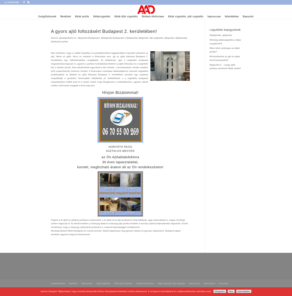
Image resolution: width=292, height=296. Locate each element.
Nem (231, 291)
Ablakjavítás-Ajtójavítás (137, 38)
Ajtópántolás (181, 38)
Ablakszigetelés (101, 16)
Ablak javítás (82, 16)
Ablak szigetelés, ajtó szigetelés (185, 16)
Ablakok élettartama (153, 16)
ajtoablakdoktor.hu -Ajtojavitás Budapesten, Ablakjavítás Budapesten (92, 38)
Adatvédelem (232, 16)
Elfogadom (220, 291)
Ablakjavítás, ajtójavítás (221, 35)
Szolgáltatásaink (47, 16)
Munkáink (65, 16)
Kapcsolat (248, 16)
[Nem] (288, 291)
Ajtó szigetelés (156, 38)
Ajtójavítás (169, 38)
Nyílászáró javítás (59, 41)
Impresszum (214, 16)
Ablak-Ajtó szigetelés (126, 16)
